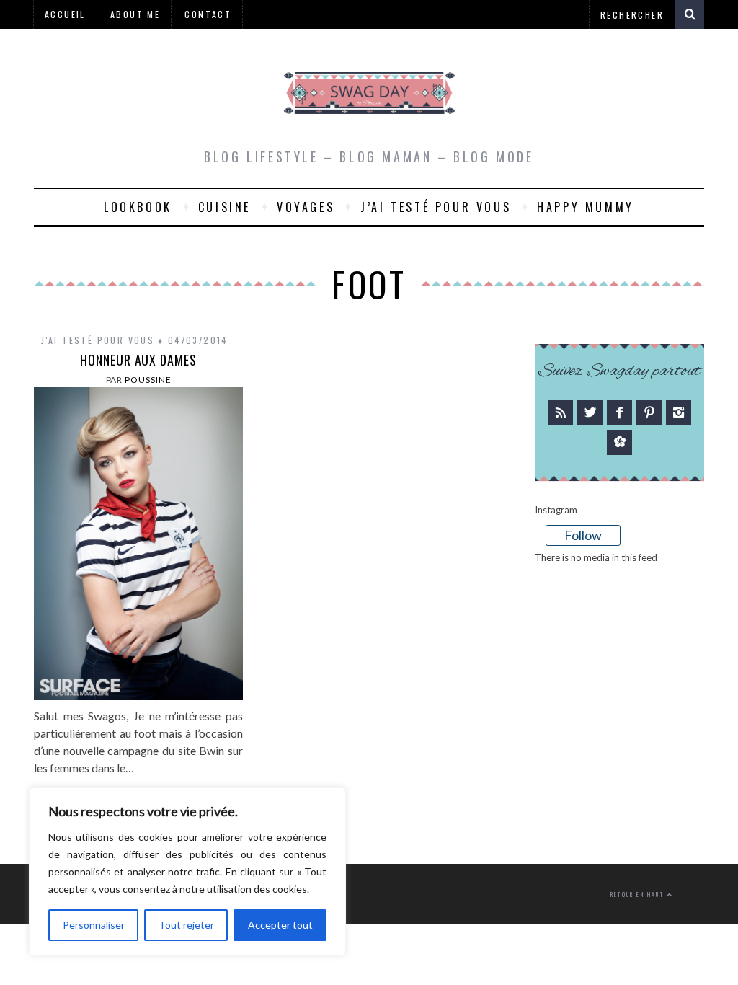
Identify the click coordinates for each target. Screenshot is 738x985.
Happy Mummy (585, 207)
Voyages (305, 207)
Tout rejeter (186, 925)
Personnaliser (94, 925)
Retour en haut (638, 894)
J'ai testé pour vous (97, 340)
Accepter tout (280, 925)
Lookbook (138, 207)
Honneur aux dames (138, 359)
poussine (148, 379)
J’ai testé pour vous (435, 207)
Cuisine (224, 207)
